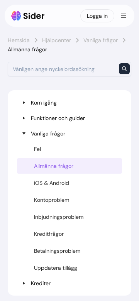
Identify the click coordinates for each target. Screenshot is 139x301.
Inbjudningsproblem (58, 216)
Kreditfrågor (49, 233)
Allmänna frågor (53, 165)
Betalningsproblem (57, 250)
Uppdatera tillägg (55, 267)
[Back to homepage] (28, 15)
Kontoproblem (51, 199)
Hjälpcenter (56, 40)
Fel (37, 148)
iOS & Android (51, 182)
